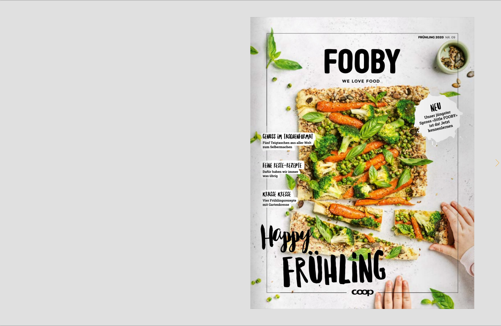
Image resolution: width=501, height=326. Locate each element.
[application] (250, 163)
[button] (497, 163)
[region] (250, 163)
